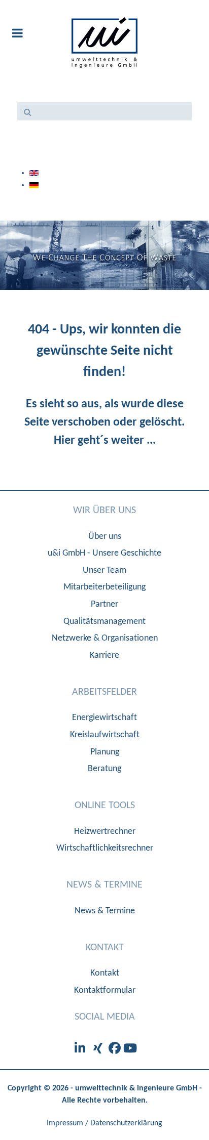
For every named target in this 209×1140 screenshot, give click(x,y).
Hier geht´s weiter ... (105, 441)
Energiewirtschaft (104, 717)
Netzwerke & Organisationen (105, 638)
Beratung (104, 769)
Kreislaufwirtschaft (105, 735)
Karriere (104, 655)
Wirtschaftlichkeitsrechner (104, 848)
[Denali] (104, 42)
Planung (104, 752)
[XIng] (99, 1049)
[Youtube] (130, 1049)
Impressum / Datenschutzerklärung (104, 1123)
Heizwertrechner (104, 831)
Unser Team (104, 570)
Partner (104, 604)
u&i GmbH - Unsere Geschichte (104, 553)
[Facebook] (116, 1049)
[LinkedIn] (81, 1049)
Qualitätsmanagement (104, 621)
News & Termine (105, 911)
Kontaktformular (104, 990)
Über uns (104, 536)
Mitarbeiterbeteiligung (104, 587)
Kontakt (104, 973)
